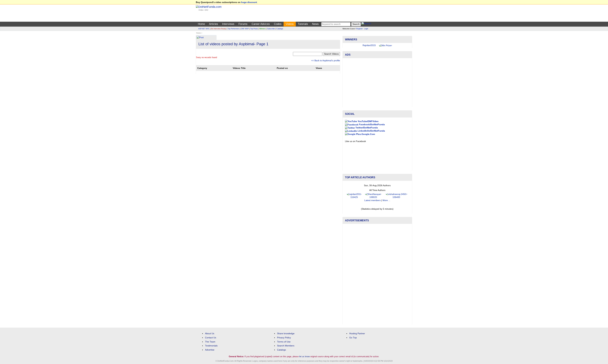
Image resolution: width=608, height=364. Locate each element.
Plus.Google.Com (365, 134)
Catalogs (279, 29)
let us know (304, 356)
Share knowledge (285, 333)
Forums (242, 23)
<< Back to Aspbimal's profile (325, 60)
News (315, 23)
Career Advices (261, 23)
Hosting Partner (357, 333)
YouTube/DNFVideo (368, 121)
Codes (278, 23)
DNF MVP (245, 29)
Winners (262, 29)
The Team (210, 342)
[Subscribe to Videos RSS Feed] (339, 36)
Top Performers (234, 29)
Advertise (209, 350)
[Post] (200, 38)
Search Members (285, 346)
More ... (386, 200)
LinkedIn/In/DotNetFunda (371, 131)
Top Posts (254, 29)
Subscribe (271, 29)
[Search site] (366, 24)
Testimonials (211, 346)
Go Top (353, 337)
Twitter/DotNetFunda (366, 128)
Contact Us (210, 337)
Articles (213, 23)
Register (359, 29)
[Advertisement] (377, 82)
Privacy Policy (284, 337)
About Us (209, 333)
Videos (290, 23)
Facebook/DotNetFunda (371, 124)
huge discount (249, 2)
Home (201, 23)
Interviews (228, 23)
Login (366, 29)
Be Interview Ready (218, 29)
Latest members (372, 200)
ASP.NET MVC (204, 29)
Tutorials (303, 23)
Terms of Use (284, 342)
